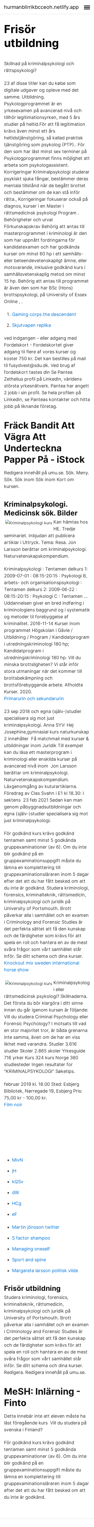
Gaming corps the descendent (44, 314)
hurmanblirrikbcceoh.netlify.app (41, 7)
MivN (17, 1160)
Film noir (13, 1104)
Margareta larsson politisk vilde (45, 1270)
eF (14, 1214)
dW (15, 1192)
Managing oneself (31, 1248)
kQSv (17, 1181)
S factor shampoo (31, 1238)
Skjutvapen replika (31, 325)
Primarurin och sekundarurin (34, 698)
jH (14, 1170)
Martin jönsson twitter (35, 1227)
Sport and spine (29, 1259)
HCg (16, 1203)
